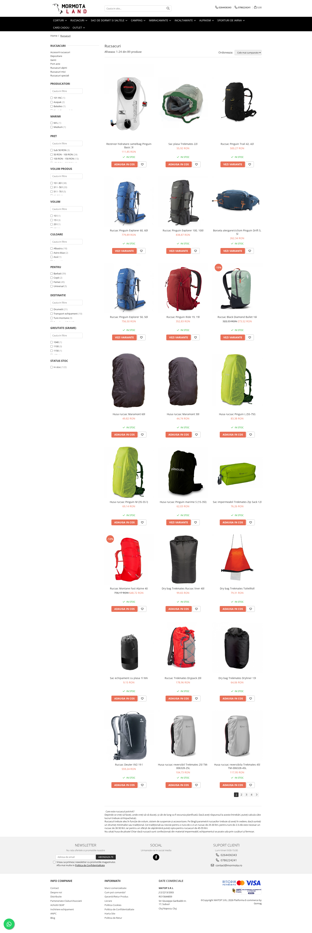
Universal (59, 286)
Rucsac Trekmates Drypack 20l (183, 678)
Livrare (108, 900)
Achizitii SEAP (57, 905)
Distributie (56, 896)
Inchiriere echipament (62, 909)
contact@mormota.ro (228, 865)
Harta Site (110, 913)
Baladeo (58, 106)
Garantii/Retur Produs (116, 896)
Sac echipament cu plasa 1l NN (129, 678)
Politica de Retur (113, 917)
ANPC (53, 913)
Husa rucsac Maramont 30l (183, 414)
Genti (53, 60)
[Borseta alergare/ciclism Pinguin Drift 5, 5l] (237, 201)
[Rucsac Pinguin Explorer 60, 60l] (129, 201)
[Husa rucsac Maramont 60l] (129, 380)
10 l (55, 215)
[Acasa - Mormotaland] (68, 8)
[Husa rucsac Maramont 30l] (183, 380)
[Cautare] (168, 8)
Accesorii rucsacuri (60, 52)
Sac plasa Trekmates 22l (183, 144)
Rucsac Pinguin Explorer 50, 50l (129, 317)
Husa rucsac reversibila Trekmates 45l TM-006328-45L (237, 766)
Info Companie (61, 881)
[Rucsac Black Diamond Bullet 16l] (237, 288)
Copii (56, 277)
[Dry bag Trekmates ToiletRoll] (237, 559)
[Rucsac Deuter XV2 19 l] (129, 735)
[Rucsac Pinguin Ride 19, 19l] (183, 288)
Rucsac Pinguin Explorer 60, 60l (129, 230)
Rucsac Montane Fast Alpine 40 (129, 588)
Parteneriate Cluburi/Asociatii (66, 900)
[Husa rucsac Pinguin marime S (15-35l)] (183, 472)
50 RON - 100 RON (63, 154)
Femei (57, 282)
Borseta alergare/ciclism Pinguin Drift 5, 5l (237, 232)
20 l (55, 224)
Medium (58, 127)
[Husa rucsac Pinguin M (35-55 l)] (129, 472)
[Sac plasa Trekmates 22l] (183, 102)
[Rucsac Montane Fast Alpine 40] (129, 559)
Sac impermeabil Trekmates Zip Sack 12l (237, 502)
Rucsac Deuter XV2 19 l (129, 764)
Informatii (113, 881)
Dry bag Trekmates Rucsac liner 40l (183, 588)
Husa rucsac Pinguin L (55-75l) (237, 414)
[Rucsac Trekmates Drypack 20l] (183, 647)
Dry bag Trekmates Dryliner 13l (237, 678)
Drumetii (58, 309)
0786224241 (228, 860)
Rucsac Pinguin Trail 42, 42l (237, 144)
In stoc (57, 367)
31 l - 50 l (58, 187)
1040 (56, 342)
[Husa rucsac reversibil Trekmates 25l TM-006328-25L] (183, 735)
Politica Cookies (113, 905)
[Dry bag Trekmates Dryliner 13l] (237, 647)
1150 (56, 350)
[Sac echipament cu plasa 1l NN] (129, 647)
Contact (54, 888)
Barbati (57, 273)
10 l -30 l (58, 183)
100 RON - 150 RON (64, 158)
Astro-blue (59, 252)
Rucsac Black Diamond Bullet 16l (237, 317)
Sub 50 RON (60, 150)
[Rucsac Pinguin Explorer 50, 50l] (129, 288)
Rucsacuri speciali (59, 75)
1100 (56, 346)
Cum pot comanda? (115, 892)
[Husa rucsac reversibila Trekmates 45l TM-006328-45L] (237, 735)
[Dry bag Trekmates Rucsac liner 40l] (183, 559)
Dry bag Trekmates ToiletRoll (237, 588)
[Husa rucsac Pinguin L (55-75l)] (237, 380)
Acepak (57, 102)
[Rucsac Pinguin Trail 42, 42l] (237, 102)
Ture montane (61, 318)
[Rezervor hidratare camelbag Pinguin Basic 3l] (129, 102)
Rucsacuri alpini (58, 67)
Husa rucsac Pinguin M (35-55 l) (129, 502)
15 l (55, 220)
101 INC (58, 97)
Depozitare (56, 56)
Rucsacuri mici (58, 71)
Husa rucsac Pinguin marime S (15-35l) (183, 502)
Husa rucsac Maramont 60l (129, 414)
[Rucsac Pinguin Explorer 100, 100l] (183, 201)
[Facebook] (156, 857)
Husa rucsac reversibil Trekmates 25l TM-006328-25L (183, 766)
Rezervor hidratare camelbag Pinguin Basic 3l (128, 145)
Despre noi (56, 892)
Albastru (58, 248)
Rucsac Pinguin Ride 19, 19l (183, 317)
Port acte (55, 63)
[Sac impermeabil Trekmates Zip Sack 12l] (237, 472)
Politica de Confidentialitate (90, 865)
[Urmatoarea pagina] (256, 794)
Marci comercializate (115, 888)
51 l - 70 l (58, 191)
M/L (56, 122)
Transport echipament (66, 313)
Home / (55, 35)
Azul (56, 256)
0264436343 (228, 855)
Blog (52, 917)
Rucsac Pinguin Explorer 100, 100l (183, 230)
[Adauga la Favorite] (142, 164)
